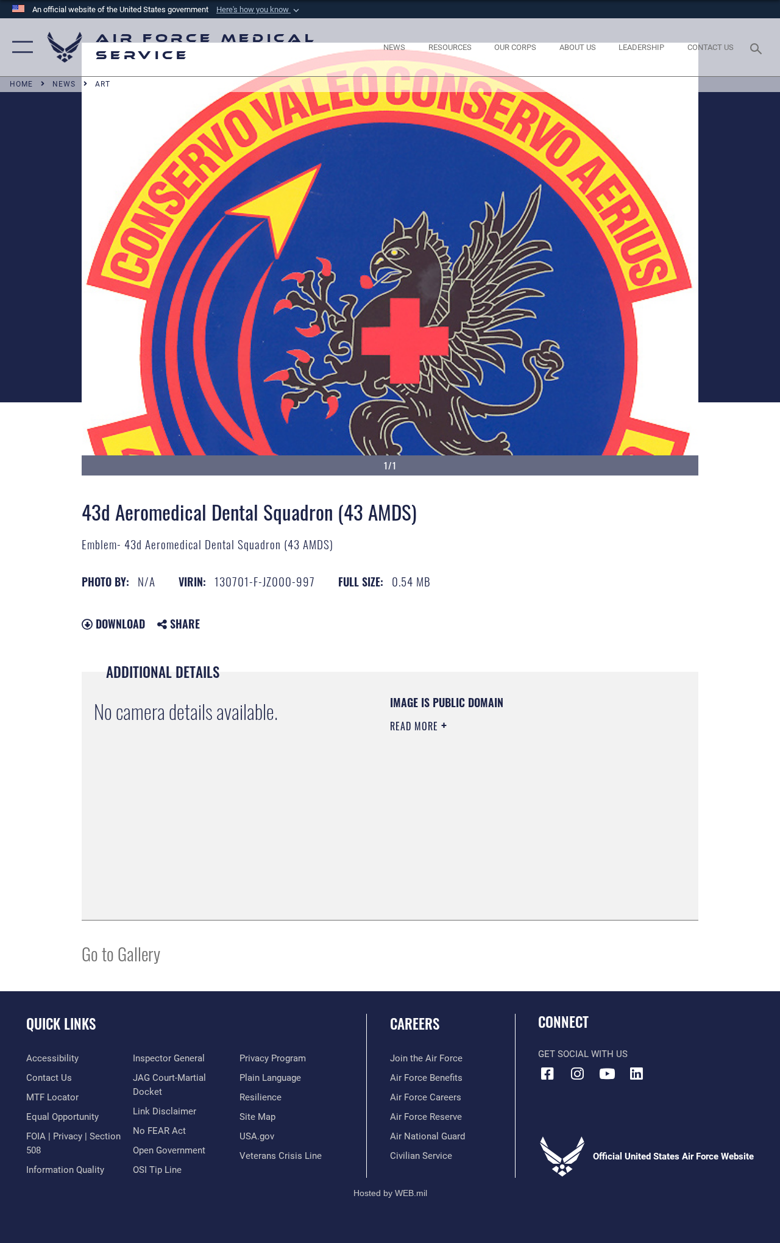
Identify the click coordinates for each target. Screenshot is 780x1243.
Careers (414, 1024)
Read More (415, 726)
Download (119, 624)
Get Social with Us (583, 1054)
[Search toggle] (758, 47)
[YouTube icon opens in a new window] (607, 1073)
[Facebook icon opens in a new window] (547, 1073)
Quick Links (61, 1024)
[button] (259, 10)
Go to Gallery (121, 953)
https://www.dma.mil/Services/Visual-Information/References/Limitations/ (499, 829)
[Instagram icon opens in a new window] (577, 1073)
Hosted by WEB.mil (390, 1193)
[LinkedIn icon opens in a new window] (637, 1073)
